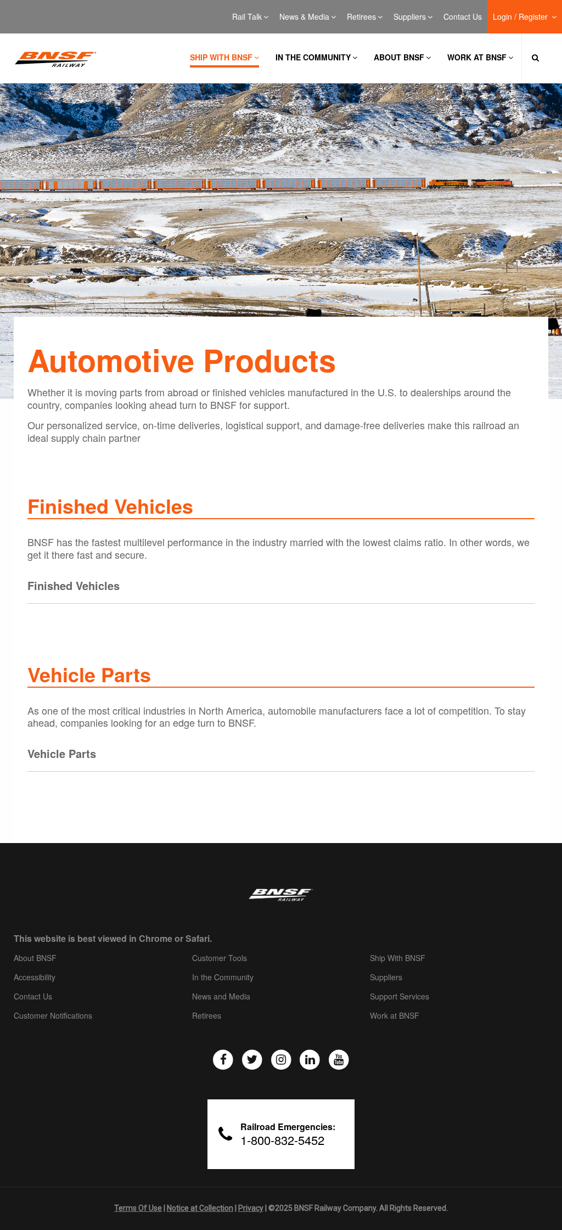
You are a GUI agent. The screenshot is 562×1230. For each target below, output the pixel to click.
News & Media (304, 17)
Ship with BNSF (221, 57)
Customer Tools (219, 958)
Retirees (361, 17)
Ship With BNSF (397, 958)
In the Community (313, 57)
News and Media (221, 997)
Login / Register (521, 17)
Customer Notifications (53, 1016)
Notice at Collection (200, 1208)
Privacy (250, 1208)
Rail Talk (247, 17)
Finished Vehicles (73, 585)
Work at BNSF (477, 57)
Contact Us (462, 17)
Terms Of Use (138, 1208)
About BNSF (399, 57)
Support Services (399, 997)
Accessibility (34, 977)
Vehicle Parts (61, 753)
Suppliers (410, 17)
